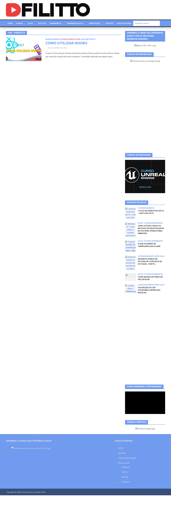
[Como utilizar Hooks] (24, 49)
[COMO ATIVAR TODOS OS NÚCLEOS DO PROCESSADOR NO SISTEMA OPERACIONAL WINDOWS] (130, 229)
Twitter (124, 472)
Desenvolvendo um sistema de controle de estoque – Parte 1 (150, 261)
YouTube (125, 477)
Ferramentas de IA (75, 23)
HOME (120, 448)
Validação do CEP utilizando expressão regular (149, 290)
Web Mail (121, 453)
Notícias (42, 23)
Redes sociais (123, 463)
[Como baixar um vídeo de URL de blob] (130, 277)
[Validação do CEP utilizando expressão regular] (130, 288)
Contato (109, 23)
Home (10, 23)
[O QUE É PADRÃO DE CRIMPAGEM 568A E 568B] (130, 246)
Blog (30, 23)
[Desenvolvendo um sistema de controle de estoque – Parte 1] (130, 262)
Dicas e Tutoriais (144, 223)
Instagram (125, 482)
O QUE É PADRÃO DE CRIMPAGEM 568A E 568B (149, 245)
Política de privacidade (127, 458)
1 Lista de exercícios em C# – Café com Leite (151, 212)
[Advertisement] (145, 108)
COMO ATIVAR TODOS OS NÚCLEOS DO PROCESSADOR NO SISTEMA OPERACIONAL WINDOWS (151, 230)
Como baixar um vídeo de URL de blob (150, 278)
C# (139, 208)
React (93, 39)
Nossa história (124, 23)
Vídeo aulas (159, 256)
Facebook (125, 467)
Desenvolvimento (53, 39)
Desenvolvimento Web (70, 39)
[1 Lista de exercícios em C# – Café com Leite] (130, 213)
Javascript (85, 39)
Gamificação (94, 23)
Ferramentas (55, 23)
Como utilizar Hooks (66, 43)
